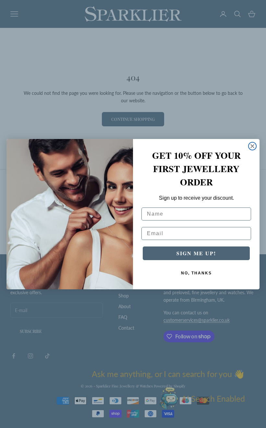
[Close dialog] (252, 146)
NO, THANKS (196, 273)
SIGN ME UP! (196, 253)
